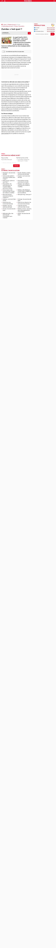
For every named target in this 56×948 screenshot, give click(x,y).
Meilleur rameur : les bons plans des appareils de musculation (24, 210)
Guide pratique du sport (7, 26)
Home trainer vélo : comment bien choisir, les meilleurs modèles (9, 191)
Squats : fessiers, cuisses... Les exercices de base (24, 173)
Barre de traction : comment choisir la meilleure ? (8, 196)
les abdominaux (22, 124)
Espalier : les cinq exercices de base (7, 206)
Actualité (37, 27)
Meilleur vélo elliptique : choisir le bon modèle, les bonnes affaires (24, 191)
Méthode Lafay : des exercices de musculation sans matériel (8, 215)
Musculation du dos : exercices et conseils (23, 181)
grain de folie (4, 133)
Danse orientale (7, 162)
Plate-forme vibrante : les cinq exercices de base (24, 203)
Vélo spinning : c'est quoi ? (24, 194)
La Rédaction (5, 32)
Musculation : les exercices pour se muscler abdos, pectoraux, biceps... (7, 186)
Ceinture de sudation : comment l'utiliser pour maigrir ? (9, 177)
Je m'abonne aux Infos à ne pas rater (15, 51)
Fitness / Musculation (19, 26)
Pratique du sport (12, 24)
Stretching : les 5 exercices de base (8, 203)
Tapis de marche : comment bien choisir (23, 206)
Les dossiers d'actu (39, 31)
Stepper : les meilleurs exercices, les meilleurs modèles (24, 185)
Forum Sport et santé (9, 163)
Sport (5, 24)
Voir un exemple (51, 27)
